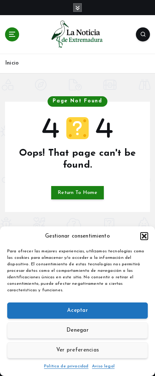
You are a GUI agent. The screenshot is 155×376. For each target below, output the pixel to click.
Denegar (77, 330)
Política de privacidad (66, 366)
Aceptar (77, 310)
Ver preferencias (77, 350)
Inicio (12, 63)
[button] (144, 236)
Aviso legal (103, 366)
